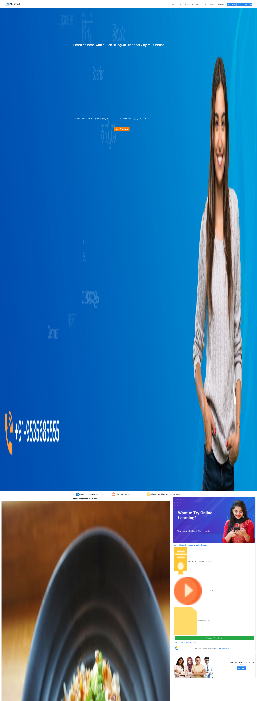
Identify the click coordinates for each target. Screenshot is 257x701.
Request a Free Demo (214, 638)
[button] (179, 4)
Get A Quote (122, 129)
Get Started (241, 668)
